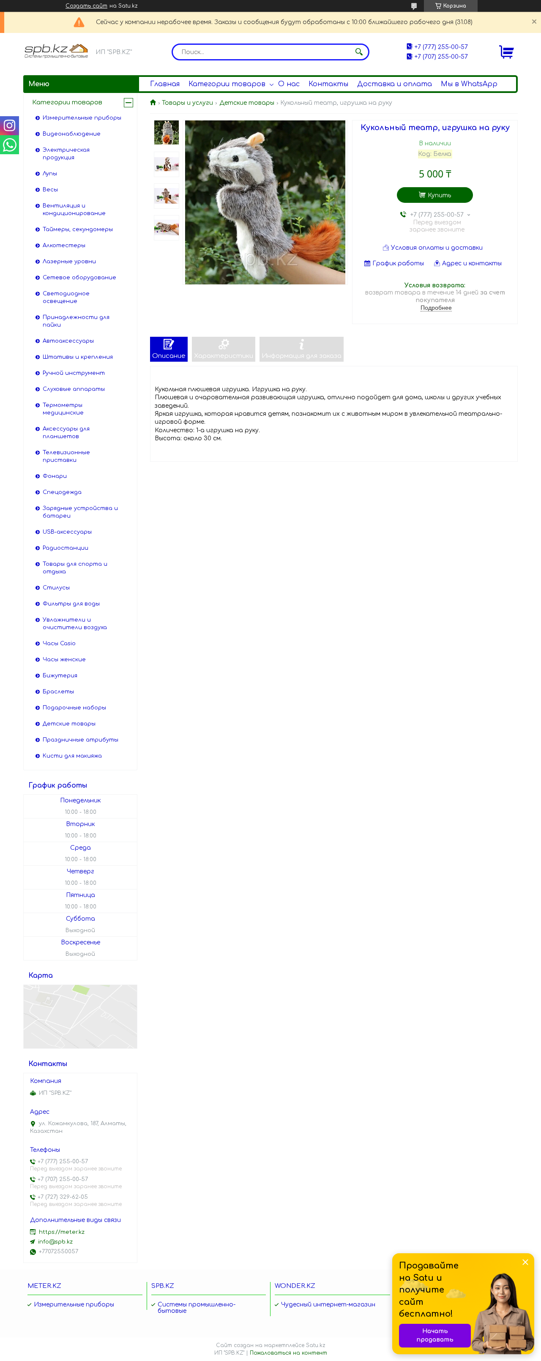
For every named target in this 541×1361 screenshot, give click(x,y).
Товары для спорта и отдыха (75, 568)
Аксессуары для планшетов (66, 432)
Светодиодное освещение (66, 297)
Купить (439, 195)
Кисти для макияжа (72, 756)
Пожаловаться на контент (288, 1353)
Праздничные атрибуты (80, 740)
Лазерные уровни (69, 262)
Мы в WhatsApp (469, 84)
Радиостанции (65, 548)
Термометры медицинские (63, 409)
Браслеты (58, 692)
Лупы (50, 174)
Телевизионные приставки (66, 456)
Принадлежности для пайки (76, 321)
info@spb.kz (55, 1242)
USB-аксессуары (67, 532)
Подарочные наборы (74, 708)
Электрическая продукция (66, 154)
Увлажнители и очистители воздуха (75, 623)
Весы (50, 190)
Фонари (55, 476)
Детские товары (246, 103)
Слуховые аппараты (74, 389)
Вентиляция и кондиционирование (74, 209)
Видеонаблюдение (72, 134)
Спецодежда (62, 492)
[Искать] (358, 52)
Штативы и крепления (78, 357)
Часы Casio (59, 643)
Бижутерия (60, 676)
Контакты (328, 84)
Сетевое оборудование (79, 278)
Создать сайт (86, 6)
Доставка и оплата (394, 84)
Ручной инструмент (74, 373)
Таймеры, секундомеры (78, 229)
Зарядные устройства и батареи (80, 512)
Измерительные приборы (82, 118)
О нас (289, 84)
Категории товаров (227, 84)
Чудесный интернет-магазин (328, 1304)
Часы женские (64, 660)
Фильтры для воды (71, 604)
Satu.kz (315, 1345)
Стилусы (56, 588)
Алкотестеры (64, 245)
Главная (165, 84)
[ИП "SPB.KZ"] (57, 51)
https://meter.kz (62, 1232)
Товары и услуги (187, 103)
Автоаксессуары (68, 341)
